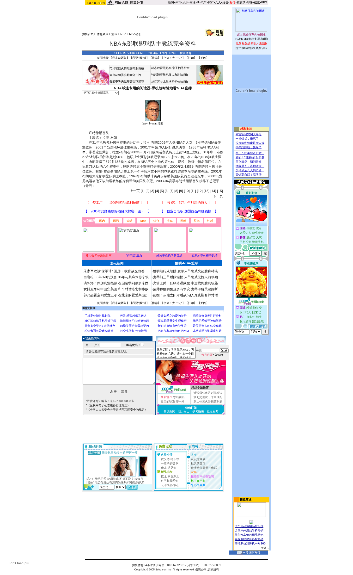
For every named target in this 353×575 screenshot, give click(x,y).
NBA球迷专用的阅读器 (132, 88)
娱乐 (185, 2)
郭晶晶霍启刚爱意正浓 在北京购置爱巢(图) (115, 295)
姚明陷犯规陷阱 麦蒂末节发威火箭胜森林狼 (185, 271)
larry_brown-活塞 (152, 123)
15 (220, 191)
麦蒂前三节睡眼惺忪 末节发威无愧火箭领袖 (185, 277)
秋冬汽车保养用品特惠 (249, 535)
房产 (211, 2)
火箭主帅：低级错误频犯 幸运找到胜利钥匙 (185, 283)
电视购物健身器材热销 (249, 539)
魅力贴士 (183, 411)
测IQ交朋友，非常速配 (208, 397)
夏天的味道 (168, 401)
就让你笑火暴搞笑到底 (208, 401)
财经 (192, 2)
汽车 (204, 2)
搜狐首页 (88, 34)
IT (198, 2)
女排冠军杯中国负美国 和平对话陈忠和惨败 (116, 289)
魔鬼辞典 (212, 411)
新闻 (171, 2)
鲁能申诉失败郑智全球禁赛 (127, 81)
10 (187, 191)
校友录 (241, 2)
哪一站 (180, 401)
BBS (264, 2)
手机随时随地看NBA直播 (172, 88)
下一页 (218, 196)
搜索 (257, 2)
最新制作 (166, 397)
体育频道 (102, 34)
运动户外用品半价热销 (249, 530)
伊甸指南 (198, 411)
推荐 (155, 58)
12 (200, 191)
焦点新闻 (169, 411)
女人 (218, 2)
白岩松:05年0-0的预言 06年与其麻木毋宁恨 (116, 277)
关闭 (203, 58)
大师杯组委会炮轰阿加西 (125, 75)
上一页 (135, 191)
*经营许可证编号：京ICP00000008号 (110, 401)
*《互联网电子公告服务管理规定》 (108, 405)
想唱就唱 (178, 397)
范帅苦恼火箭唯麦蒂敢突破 (127, 68)
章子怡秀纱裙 (180, 68)
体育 (178, 2)
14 (213, 191)
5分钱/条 (212, 355)
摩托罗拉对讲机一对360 (250, 543)
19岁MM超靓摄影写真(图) (251, 39)
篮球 (114, 34)
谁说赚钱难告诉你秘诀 (208, 393)
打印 (191, 58)
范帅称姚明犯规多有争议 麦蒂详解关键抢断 (185, 289)
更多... (265, 548)
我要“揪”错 (139, 58)
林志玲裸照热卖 (161, 68)
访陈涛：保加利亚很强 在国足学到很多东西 (116, 283)
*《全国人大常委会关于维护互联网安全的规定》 (116, 409)
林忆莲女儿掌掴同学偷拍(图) (169, 81)
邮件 (250, 2)
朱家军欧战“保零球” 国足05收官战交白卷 (114, 271)
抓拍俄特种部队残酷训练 (251, 48)
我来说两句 (119, 58)
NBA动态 (135, 34)
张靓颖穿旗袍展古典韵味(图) (169, 74)
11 (193, 191)
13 (206, 191)
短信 (225, 2)
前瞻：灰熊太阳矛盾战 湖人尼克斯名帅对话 (185, 295)
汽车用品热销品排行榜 (249, 526)
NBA (123, 34)
